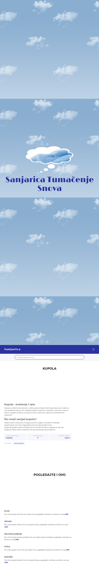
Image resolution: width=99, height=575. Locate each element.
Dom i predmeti (19, 443)
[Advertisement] (49, 385)
